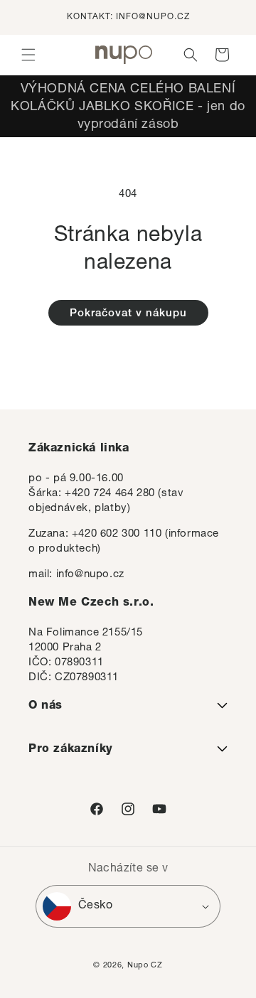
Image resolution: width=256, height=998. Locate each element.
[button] (28, 54)
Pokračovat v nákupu (128, 313)
